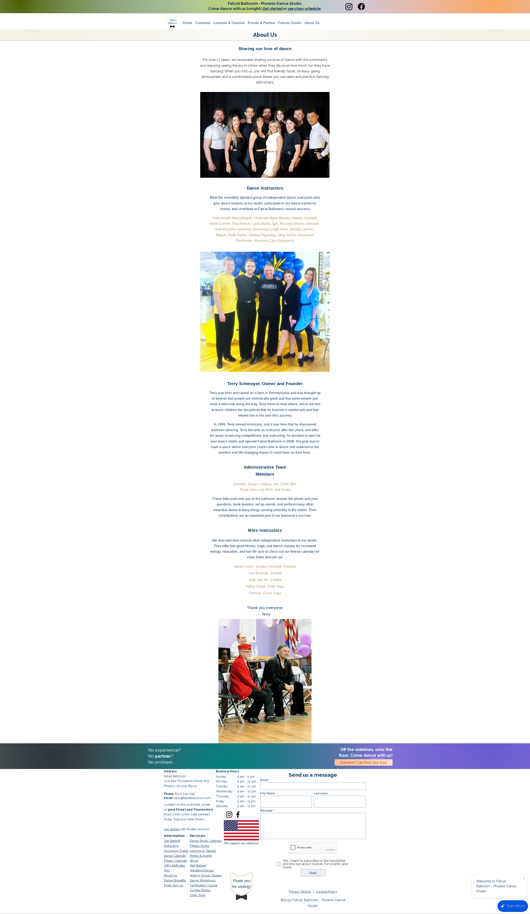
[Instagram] (349, 6)
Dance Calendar (175, 855)
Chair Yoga (197, 895)
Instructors (171, 846)
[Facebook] (361, 6)
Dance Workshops (203, 880)
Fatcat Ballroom (172, 21)
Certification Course (203, 885)
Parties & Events (201, 855)
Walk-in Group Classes (206, 875)
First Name (267, 793)
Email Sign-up (173, 885)
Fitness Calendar (175, 860)
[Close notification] (523, 878)
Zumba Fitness (200, 890)
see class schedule (304, 8)
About (194, 860)
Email (263, 780)
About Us (170, 875)
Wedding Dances (202, 870)
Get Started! (172, 841)
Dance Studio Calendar (206, 841)
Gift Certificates (174, 865)
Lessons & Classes (203, 850)
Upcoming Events (176, 850)
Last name (321, 793)
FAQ (167, 870)
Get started (272, 8)
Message (266, 810)
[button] (261, 23)
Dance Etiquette (175, 880)
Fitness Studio (199, 846)
